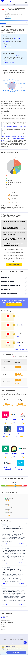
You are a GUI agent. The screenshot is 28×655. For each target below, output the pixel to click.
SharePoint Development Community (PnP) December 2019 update (14, 132)
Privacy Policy (6, 636)
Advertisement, (17, 38)
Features (14, 22)
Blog (5, 639)
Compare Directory (14, 643)
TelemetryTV (22, 138)
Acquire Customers (7, 55)
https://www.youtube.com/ (7, 622)
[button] (26, 2)
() (7, 13)
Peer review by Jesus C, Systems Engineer (11, 120)
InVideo (17, 138)
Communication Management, (10, 40)
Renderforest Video (10, 138)
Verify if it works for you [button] (14, 304)
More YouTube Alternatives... (20, 349)
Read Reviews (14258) (21, 405)
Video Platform (7, 4)
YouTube (3, 617)
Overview (3, 22)
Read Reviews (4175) (20, 375)
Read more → (22, 543)
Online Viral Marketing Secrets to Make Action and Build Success (14, 136)
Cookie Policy (21, 636)
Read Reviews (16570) (8, 405)
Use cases (9, 22)
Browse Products (20, 639)
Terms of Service (14, 636)
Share (4, 543)
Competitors (20, 22)
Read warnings (7, 499)
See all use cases (7, 46)
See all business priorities (8, 62)
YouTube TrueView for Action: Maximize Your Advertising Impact (14, 126)
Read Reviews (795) (19, 369)
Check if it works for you (14, 264)
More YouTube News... (22, 608)
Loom (2, 140)
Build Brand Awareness (19, 55)
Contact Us (12, 639)
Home (2, 4)
